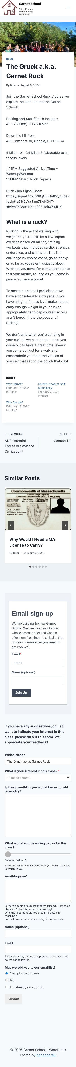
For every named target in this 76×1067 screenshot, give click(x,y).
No (12, 980)
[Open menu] (67, 8)
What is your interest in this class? (32, 771)
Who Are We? (14, 402)
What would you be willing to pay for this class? (36, 845)
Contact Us (62, 437)
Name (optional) (17, 927)
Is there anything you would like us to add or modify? (36, 789)
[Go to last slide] (11, 525)
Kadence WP (46, 1055)
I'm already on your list (27, 987)
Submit (13, 999)
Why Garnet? (14, 384)
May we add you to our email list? (30, 967)
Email (9, 943)
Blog (9, 58)
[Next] (65, 525)
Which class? (15, 755)
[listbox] (38, 777)
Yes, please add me (24, 973)
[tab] (30, 567)
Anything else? (16, 876)
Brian (13, 85)
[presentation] (38, 509)
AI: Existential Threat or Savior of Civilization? (19, 442)
